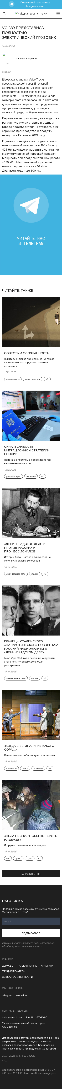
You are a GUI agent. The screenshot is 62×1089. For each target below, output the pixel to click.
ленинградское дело (15, 574)
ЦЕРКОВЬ (7, 965)
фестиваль (11, 768)
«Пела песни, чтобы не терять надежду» (30, 837)
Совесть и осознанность (26, 353)
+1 (42, 476)
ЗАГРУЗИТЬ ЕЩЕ (31, 874)
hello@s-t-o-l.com (12, 1017)
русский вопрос (13, 476)
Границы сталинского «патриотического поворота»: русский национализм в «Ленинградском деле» (31, 647)
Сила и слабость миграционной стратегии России (26, 450)
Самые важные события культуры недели (29, 755)
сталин (34, 574)
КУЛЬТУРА (47, 965)
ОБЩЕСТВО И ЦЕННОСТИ (17, 976)
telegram (7, 995)
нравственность (32, 379)
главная (6, 71)
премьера (38, 768)
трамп (18, 858)
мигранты (31, 476)
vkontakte (21, 995)
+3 (47, 379)
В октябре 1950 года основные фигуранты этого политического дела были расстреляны (29, 662)
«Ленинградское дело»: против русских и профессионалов (24, 547)
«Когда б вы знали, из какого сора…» (29, 747)
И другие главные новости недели (25, 845)
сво (7, 858)
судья (29, 858)
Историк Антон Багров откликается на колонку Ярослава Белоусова (27, 559)
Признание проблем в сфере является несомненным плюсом (27, 461)
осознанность (12, 379)
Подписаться (31, 933)
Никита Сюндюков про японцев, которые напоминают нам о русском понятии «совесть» (29, 362)
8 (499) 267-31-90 (36, 1017)
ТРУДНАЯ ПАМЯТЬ (13, 971)
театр (25, 768)
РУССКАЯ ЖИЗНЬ (27, 965)
